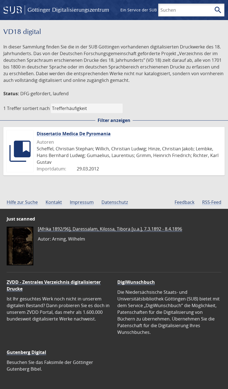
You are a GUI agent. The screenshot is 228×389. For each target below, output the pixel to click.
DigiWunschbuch (136, 282)
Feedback (184, 202)
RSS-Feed (211, 202)
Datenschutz (114, 202)
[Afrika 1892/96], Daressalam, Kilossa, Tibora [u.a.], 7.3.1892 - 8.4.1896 (110, 229)
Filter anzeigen (114, 120)
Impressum (82, 202)
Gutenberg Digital (26, 352)
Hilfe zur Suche (22, 202)
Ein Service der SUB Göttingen (148, 10)
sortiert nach (36, 108)
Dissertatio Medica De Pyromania (74, 134)
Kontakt (54, 202)
